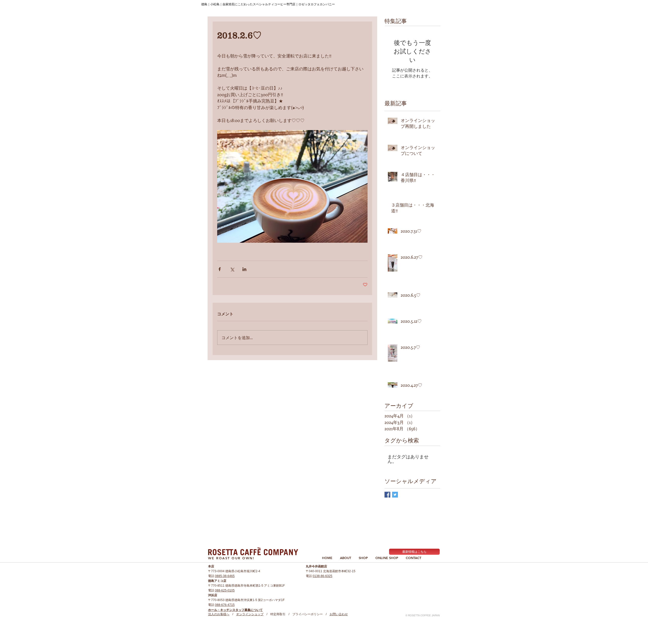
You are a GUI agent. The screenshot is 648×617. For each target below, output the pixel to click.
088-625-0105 (225, 590)
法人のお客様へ (218, 614)
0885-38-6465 (225, 576)
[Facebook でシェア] (219, 269)
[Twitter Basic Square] (395, 495)
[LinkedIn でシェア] (244, 269)
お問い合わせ (339, 614)
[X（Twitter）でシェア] (232, 269)
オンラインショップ (250, 614)
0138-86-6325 (322, 576)
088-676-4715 (225, 605)
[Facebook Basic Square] (387, 495)
